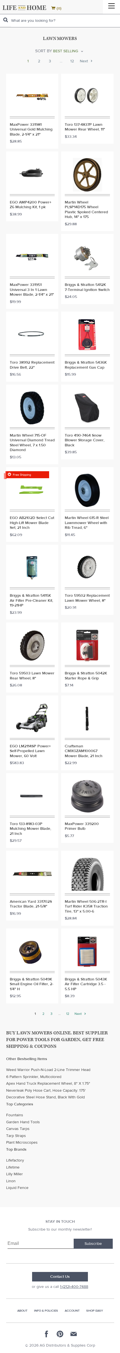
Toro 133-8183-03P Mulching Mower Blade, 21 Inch (30, 829)
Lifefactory (15, 1160)
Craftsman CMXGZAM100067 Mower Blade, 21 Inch (83, 751)
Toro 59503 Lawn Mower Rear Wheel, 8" (32, 676)
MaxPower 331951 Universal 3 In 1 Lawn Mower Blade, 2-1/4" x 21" (32, 290)
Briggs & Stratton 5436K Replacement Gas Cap (86, 365)
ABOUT (22, 1310)
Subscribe (93, 1243)
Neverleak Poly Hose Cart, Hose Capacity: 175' (46, 1090)
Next (84, 61)
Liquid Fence (17, 1187)
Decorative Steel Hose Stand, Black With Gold (45, 1097)
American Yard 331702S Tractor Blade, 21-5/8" (31, 904)
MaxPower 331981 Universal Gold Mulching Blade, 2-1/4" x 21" (31, 129)
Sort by (43, 51)
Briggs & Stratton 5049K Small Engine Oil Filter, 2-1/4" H (31, 984)
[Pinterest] (60, 1334)
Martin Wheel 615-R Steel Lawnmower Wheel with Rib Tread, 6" (87, 523)
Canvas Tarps (18, 1128)
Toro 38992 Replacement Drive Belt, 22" (32, 365)
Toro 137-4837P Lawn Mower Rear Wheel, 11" (85, 127)
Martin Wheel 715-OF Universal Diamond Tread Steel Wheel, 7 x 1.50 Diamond (32, 443)
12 (72, 61)
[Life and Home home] (24, 8)
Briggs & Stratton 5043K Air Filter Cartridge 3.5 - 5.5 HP (86, 984)
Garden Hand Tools (23, 1122)
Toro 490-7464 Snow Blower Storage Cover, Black (84, 440)
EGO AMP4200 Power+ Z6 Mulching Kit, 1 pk (30, 205)
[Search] (5, 20)
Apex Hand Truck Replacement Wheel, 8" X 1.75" (48, 1083)
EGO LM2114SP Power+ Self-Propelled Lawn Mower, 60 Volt (30, 751)
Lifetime (13, 1167)
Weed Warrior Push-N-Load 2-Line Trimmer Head (48, 1069)
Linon (11, 1181)
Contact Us (60, 1276)
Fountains (14, 1115)
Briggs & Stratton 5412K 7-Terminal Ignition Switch (87, 287)
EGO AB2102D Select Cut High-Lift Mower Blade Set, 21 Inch (32, 523)
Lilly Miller (14, 1174)
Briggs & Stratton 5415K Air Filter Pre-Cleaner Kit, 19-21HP (31, 600)
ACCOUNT (72, 1310)
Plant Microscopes (22, 1142)
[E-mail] (73, 1334)
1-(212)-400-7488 (74, 1286)
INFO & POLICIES (46, 1310)
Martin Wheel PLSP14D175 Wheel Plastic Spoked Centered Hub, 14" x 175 (86, 210)
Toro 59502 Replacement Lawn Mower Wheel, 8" (87, 598)
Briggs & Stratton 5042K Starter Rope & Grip (86, 676)
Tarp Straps (16, 1135)
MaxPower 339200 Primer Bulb (82, 826)
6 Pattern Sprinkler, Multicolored (33, 1076)
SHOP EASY (94, 1310)
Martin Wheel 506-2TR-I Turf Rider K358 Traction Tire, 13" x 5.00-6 (86, 906)
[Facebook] (47, 1334)
